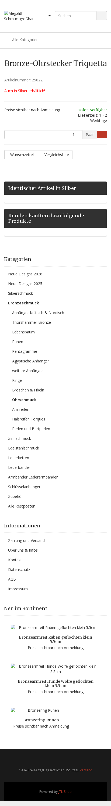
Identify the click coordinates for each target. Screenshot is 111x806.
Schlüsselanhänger (24, 486)
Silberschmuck (20, 293)
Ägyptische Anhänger (30, 361)
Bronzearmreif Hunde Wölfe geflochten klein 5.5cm (55, 683)
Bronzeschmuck (23, 302)
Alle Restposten (21, 506)
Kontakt (15, 559)
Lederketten (18, 457)
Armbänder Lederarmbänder (33, 477)
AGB (12, 579)
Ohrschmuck (24, 399)
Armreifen (20, 409)
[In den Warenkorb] (102, 134)
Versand (86, 770)
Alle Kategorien (25, 39)
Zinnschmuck (19, 438)
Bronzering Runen (41, 720)
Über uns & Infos (23, 550)
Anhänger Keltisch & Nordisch (38, 312)
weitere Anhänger (27, 370)
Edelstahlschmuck (23, 448)
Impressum (18, 588)
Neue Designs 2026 (25, 273)
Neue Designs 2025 (25, 283)
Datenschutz (19, 569)
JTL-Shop (65, 791)
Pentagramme (24, 351)
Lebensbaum (23, 331)
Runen (17, 341)
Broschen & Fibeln (28, 390)
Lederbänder (19, 467)
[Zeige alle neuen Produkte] (105, 608)
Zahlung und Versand (26, 540)
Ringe (17, 380)
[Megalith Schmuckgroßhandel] (18, 16)
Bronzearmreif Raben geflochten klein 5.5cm (55, 639)
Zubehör (15, 496)
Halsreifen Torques (28, 419)
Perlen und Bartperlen (31, 428)
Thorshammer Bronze (31, 322)
